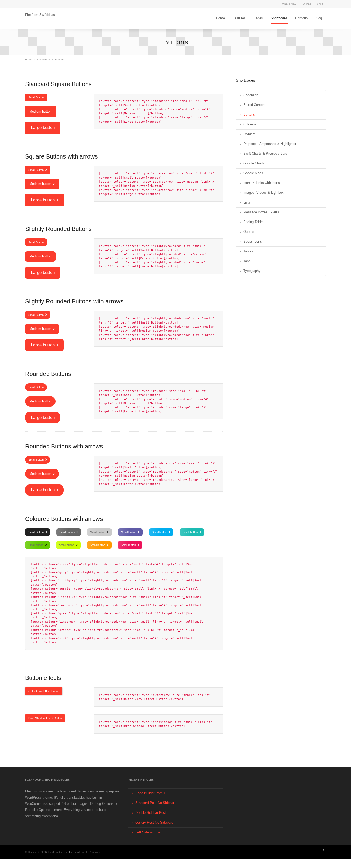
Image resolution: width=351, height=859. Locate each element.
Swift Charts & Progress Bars (265, 153)
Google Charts (254, 163)
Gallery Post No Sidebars (154, 822)
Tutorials (306, 3)
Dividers (249, 134)
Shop (320, 3)
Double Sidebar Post (150, 813)
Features (239, 18)
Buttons (249, 114)
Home (220, 18)
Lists (247, 202)
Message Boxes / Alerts (261, 212)
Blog (318, 18)
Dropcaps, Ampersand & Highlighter (269, 144)
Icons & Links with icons (261, 183)
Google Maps (253, 173)
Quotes (248, 232)
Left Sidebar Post (148, 832)
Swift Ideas (69, 852)
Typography (252, 271)
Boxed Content (254, 105)
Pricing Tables (253, 222)
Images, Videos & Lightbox (263, 193)
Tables (248, 251)
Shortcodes (279, 18)
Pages (258, 18)
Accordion (250, 95)
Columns (249, 124)
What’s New (289, 3)
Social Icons (252, 241)
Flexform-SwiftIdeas (40, 15)
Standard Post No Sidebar (154, 803)
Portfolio (301, 18)
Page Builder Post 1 (150, 793)
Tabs (247, 261)
